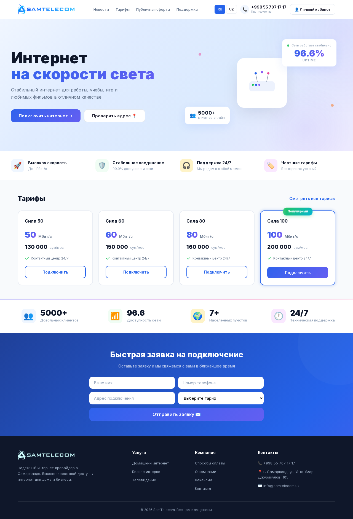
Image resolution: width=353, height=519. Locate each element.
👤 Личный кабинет (313, 9)
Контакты (203, 488)
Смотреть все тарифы (312, 198)
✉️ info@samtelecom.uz (278, 485)
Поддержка (187, 9)
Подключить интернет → (46, 115)
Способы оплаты (210, 463)
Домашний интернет (150, 463)
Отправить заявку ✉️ (177, 414)
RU (220, 9)
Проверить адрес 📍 (114, 115)
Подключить (55, 272)
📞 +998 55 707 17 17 (276, 463)
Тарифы (123, 9)
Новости (101, 9)
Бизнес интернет (147, 471)
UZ (231, 9)
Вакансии (203, 480)
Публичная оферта (153, 9)
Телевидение (144, 480)
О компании (205, 471)
